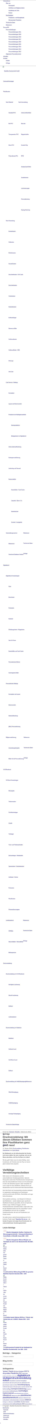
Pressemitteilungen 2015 (15, 44)
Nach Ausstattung (23, 102)
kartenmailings (7, 1389)
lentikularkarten (14, 1391)
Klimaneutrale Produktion (15, 20)
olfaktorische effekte (16, 1395)
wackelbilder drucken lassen (21, 1402)
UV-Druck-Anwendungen (12, 780)
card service (14, 1376)
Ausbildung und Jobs (14, 10)
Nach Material (9, 102)
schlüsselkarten (6, 1399)
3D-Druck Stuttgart (18, 1371)
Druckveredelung (17, 1148)
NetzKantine (6, 1408)
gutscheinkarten (6, 1384)
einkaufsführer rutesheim (15, 1380)
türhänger (5, 1401)
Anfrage (8, 63)
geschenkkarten (6, 1382)
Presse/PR (6, 27)
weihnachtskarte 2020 (18, 1404)
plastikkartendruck (10, 1397)
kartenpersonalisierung (18, 1389)
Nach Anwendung (10, 220)
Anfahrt (8, 60)
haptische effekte (13, 1384)
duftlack (6, 1380)
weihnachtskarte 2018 (7, 1403)
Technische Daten (10, 22)
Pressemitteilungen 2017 (15, 39)
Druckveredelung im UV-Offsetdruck (15, 974)
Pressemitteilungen (11, 29)
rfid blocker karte (27, 1397)
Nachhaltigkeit (9, 15)
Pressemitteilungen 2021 (15, 32)
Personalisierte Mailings (12, 683)
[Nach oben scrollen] (0, 1423)
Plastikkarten (25, 1148)
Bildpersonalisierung (11, 737)
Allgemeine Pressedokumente (13, 54)
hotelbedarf (5, 1386)
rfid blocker (20, 1397)
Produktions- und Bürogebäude (16, 17)
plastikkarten (26, 1395)
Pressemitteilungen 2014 (15, 46)
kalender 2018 (29, 1386)
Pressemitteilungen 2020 (15, 34)
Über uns (8, 3)
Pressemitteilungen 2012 (15, 51)
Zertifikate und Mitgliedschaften (16, 8)
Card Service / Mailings (12, 382)
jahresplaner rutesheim (20, 1386)
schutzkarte (21, 1399)
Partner (10, 13)
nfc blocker (26, 1393)
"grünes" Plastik (8, 1371)
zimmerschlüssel (28, 1403)
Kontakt (5, 58)
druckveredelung (21, 1377)
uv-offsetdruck (10, 1401)
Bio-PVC (19, 1373)
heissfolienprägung (23, 1385)
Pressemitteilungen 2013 (15, 49)
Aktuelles (5, 56)
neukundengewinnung (18, 1393)
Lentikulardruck (10, 920)
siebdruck (28, 1400)
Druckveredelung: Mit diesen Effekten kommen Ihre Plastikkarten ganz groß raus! (17, 1141)
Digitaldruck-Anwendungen (12, 576)
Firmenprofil (12, 5)
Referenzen (9, 25)
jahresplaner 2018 (11, 1386)
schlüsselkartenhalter (14, 1399)
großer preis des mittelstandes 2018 (22, 1382)
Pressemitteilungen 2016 (15, 41)
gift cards (12, 1382)
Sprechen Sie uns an (22, 1219)
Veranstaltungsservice (11, 533)
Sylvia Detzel (15, 1150)
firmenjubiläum (24, 1380)
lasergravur (28, 1388)
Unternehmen (6, 1)
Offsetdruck (7, 1395)
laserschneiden (6, 1391)
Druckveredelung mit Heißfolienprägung (16, 1081)
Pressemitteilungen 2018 (15, 37)
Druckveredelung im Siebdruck (13, 1027)
